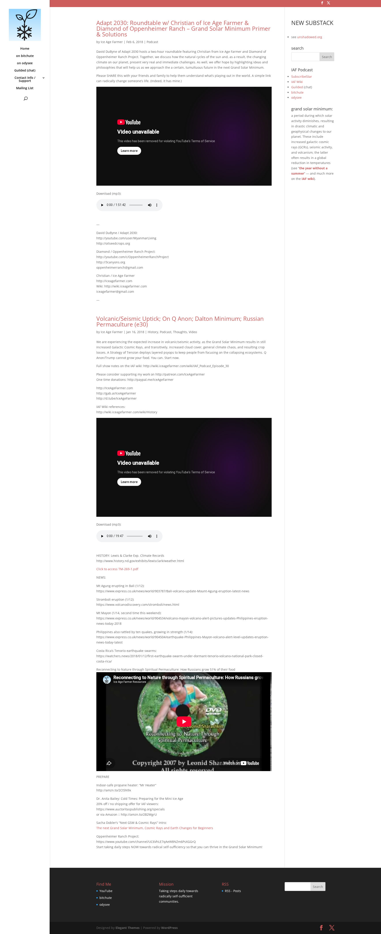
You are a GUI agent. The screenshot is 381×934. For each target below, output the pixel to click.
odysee (296, 97)
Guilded (297, 87)
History (153, 332)
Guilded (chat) (24, 70)
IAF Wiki (297, 82)
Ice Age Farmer (112, 42)
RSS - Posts (233, 891)
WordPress (169, 928)
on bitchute (25, 56)
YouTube (105, 891)
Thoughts (180, 332)
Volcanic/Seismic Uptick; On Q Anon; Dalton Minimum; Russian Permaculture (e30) (180, 321)
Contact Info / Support (25, 79)
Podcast (152, 42)
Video (193, 332)
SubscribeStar (301, 76)
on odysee (25, 63)
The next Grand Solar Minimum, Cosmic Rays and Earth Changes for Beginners (154, 828)
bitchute (297, 92)
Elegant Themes (128, 928)
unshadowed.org (309, 37)
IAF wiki (308, 179)
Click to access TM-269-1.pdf (117, 569)
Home (24, 49)
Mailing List (25, 88)
